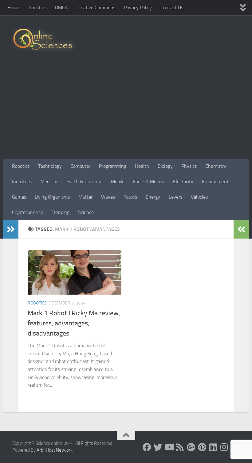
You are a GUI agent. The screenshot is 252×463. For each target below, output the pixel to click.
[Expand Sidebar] (10, 229)
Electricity (183, 181)
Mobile (117, 181)
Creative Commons (96, 7)
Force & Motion (148, 181)
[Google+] (191, 447)
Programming (112, 166)
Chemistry (215, 166)
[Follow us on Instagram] (224, 447)
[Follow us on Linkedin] (213, 447)
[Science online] (147, 447)
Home (13, 7)
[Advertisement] (126, 112)
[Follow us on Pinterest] (202, 447)
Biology (165, 166)
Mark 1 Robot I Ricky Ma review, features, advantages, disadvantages (74, 323)
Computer (80, 166)
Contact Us (171, 7)
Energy (153, 197)
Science (86, 212)
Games (19, 197)
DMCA (61, 7)
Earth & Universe (84, 181)
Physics (189, 166)
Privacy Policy (138, 7)
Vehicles (199, 197)
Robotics (21, 166)
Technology (50, 166)
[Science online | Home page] (45, 41)
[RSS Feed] (180, 447)
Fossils (130, 197)
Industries (22, 181)
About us (37, 7)
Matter (85, 197)
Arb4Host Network (55, 450)
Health (142, 166)
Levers (175, 197)
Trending (60, 212)
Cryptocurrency (27, 212)
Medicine (50, 181)
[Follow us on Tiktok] (235, 447)
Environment (215, 181)
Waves (108, 197)
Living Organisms (52, 197)
